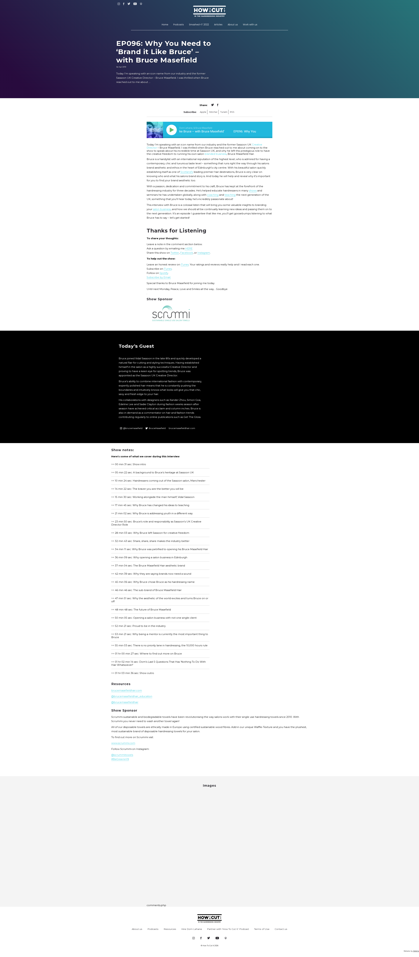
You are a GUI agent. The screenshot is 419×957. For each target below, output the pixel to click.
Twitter (175, 252)
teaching (230, 194)
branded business (216, 153)
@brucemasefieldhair (124, 702)
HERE (188, 248)
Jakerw (416, 951)
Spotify (164, 273)
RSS (232, 112)
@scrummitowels (122, 754)
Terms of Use (261, 929)
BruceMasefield (157, 428)
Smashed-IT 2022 (199, 24)
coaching (213, 194)
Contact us (281, 929)
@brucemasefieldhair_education (131, 696)
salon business (162, 209)
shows (253, 190)
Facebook (186, 252)
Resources (170, 929)
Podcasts (178, 24)
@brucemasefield (132, 428)
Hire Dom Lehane (191, 929)
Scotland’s (186, 171)
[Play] (172, 129)
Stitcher (213, 112)
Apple (203, 112)
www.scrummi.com (123, 743)
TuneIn (223, 112)
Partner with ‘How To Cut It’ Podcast (228, 929)
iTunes (185, 264)
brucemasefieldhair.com (182, 428)
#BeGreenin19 (120, 759)
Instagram (203, 252)
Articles (218, 24)
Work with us (250, 24)
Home (165, 24)
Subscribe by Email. (159, 277)
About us (233, 24)
